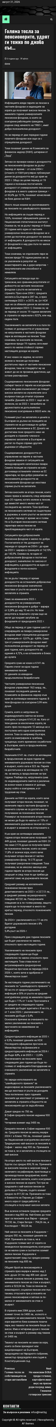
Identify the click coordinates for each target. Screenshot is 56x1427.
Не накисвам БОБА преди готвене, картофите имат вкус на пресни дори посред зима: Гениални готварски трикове (39, 1381)
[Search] (51, 19)
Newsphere (44, 1419)
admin (25, 59)
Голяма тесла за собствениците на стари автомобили (16, 1374)
